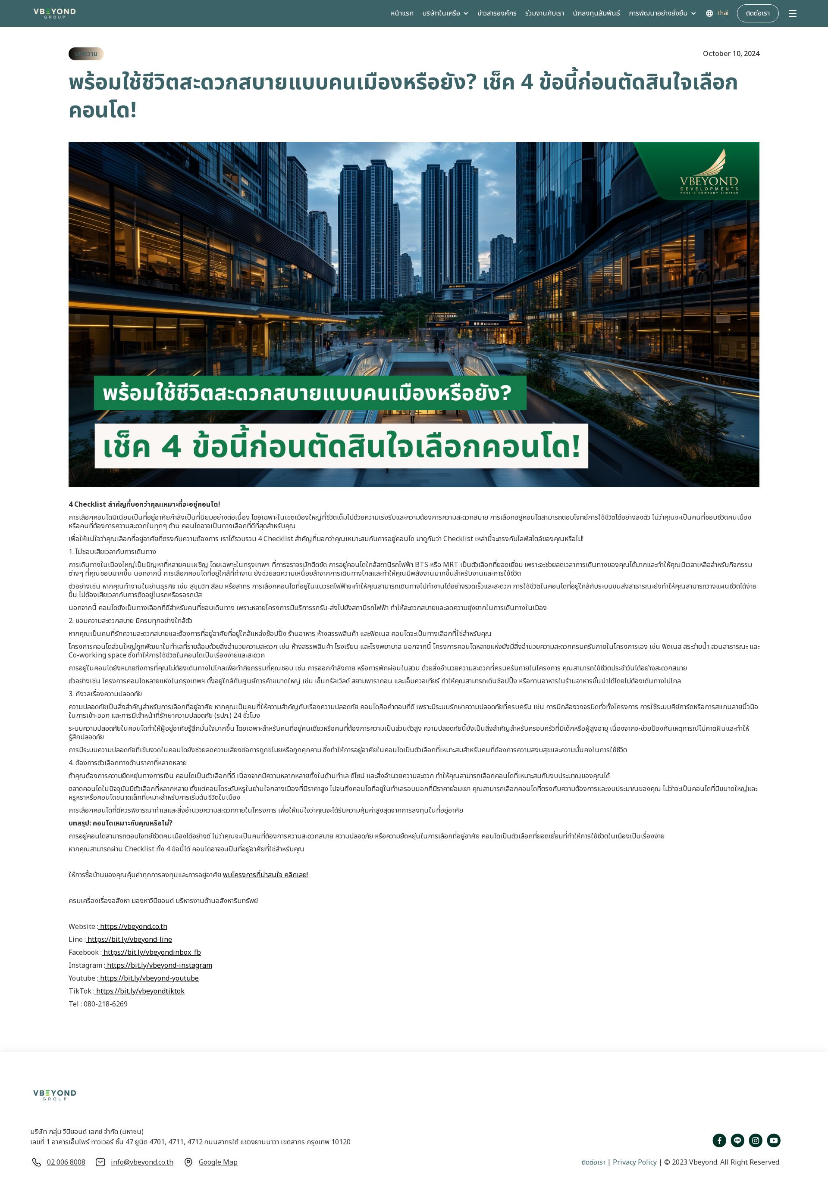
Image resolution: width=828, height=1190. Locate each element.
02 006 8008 (66, 1162)
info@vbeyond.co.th (142, 1162)
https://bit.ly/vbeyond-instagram (158, 965)
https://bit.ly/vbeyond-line (129, 940)
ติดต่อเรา (593, 1162)
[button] (445, 13)
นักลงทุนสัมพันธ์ (596, 13)
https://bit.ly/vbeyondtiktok (139, 991)
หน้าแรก (402, 13)
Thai (722, 13)
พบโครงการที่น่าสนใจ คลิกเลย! (265, 875)
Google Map (218, 1162)
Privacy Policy (634, 1162)
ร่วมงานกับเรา (544, 13)
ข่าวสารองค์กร (497, 13)
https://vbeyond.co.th (132, 927)
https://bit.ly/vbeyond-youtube (148, 978)
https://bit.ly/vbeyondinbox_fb (151, 952)
